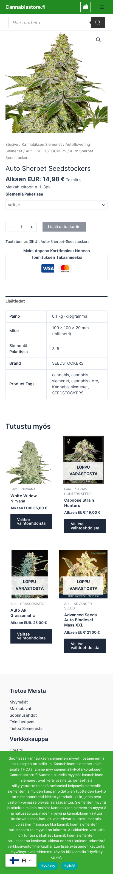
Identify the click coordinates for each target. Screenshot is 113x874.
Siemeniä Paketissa (24, 194)
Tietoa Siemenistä (26, 728)
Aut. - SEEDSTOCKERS (46, 151)
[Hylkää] (106, 812)
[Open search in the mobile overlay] (56, 22)
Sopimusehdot (23, 715)
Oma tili (16, 750)
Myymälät (19, 702)
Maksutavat (20, 708)
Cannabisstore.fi (25, 7)
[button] (98, 40)
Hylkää (69, 866)
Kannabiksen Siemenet (42, 144)
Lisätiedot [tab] (15, 301)
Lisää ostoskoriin (64, 226)
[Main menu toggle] (102, 6)
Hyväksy (48, 866)
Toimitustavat (22, 721)
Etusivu (11, 144)
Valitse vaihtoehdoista (31, 521)
